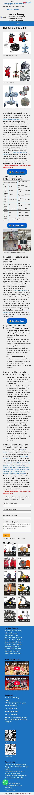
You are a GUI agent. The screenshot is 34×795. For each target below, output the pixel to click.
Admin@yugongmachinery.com (13, 4)
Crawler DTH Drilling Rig (12, 651)
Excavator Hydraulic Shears (13, 642)
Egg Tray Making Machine (13, 640)
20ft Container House (11, 633)
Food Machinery (10, 790)
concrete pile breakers (14, 465)
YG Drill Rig (8, 788)
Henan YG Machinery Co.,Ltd (22, 793)
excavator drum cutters (15, 469)
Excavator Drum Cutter (12, 646)
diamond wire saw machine (11, 119)
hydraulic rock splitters (14, 463)
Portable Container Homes (13, 631)
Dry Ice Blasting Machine (12, 653)
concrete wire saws (21, 290)
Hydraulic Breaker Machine (13, 644)
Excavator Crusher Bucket (13, 649)
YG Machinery (16, 14)
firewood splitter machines (18, 474)
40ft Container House (11, 635)
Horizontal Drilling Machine (13, 637)
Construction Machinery (12, 783)
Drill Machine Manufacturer (13, 785)
